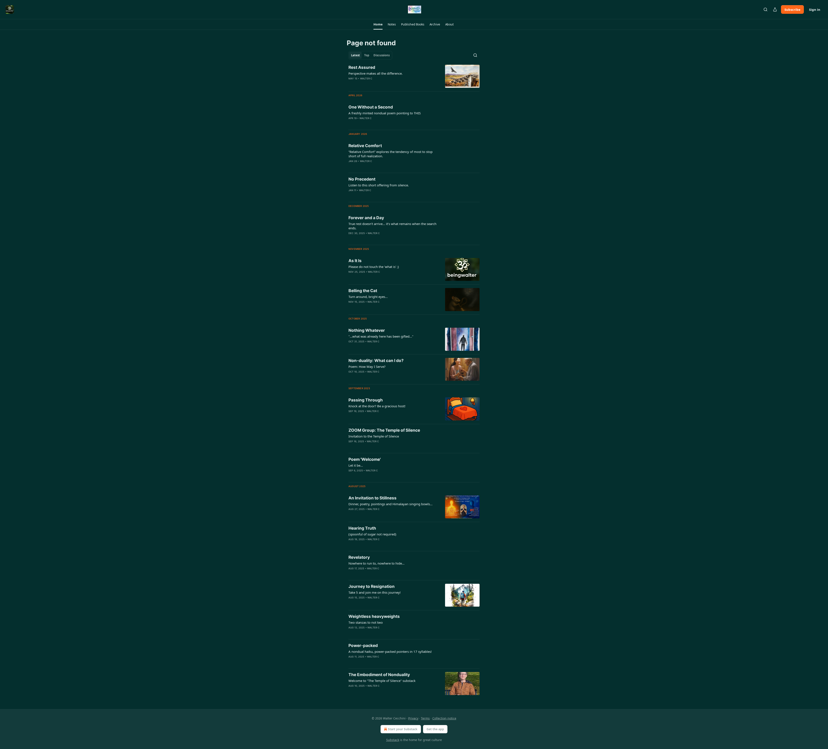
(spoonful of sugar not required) (372, 534)
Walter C (366, 78)
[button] (378, 24)
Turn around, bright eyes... (368, 296)
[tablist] (370, 55)
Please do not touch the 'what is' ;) (373, 266)
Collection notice (444, 718)
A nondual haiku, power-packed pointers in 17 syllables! (390, 651)
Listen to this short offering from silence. (378, 185)
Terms (425, 718)
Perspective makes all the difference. (375, 73)
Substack (392, 740)
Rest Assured (361, 67)
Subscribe (792, 9)
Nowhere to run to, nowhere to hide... (376, 563)
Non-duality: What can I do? (376, 360)
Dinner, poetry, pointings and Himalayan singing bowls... (390, 504)
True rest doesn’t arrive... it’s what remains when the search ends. (392, 226)
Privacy (413, 718)
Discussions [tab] (381, 55)
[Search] (765, 9)
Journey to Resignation (371, 586)
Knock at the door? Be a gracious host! (376, 406)
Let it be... (355, 465)
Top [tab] (366, 55)
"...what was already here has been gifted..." (380, 336)
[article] (414, 76)
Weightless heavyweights (374, 616)
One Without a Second (370, 107)
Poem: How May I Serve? (367, 366)
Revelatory (359, 557)
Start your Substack (402, 729)
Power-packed (363, 645)
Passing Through (365, 400)
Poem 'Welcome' (364, 459)
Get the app (435, 729)
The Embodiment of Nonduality (379, 674)
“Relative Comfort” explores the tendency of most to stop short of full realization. (390, 153)
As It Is (355, 260)
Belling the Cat (362, 290)
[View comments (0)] (381, 84)
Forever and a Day (366, 217)
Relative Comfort (365, 145)
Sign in (814, 9)
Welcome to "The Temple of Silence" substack (382, 680)
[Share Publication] (775, 9)
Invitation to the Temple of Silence (373, 436)
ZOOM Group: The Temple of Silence (384, 430)
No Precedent (361, 179)
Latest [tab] (355, 55)
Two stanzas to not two (365, 622)
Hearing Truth (362, 528)
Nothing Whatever (366, 330)
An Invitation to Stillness (372, 498)
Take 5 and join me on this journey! (374, 592)
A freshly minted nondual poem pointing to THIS (384, 113)
